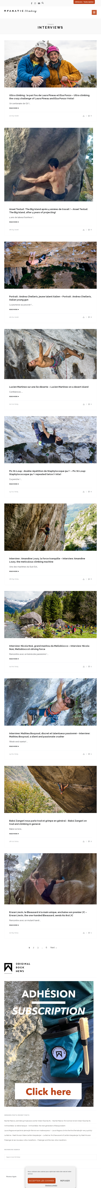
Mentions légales (11, 1176)
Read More (13, 108)
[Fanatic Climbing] (20, 11)
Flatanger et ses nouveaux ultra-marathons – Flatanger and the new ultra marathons (35, 1140)
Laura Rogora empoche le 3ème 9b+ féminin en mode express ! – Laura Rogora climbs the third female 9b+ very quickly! (48, 1130)
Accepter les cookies (41, 1181)
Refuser (65, 1181)
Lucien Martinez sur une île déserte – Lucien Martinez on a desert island (48, 387)
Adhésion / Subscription (84, 2)
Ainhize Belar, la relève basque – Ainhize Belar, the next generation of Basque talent (34, 1126)
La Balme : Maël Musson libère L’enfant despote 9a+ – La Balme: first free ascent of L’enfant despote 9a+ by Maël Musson (47, 1135)
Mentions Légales (51, 1185)
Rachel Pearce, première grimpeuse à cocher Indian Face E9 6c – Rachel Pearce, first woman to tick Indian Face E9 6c (47, 1121)
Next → (53, 947)
